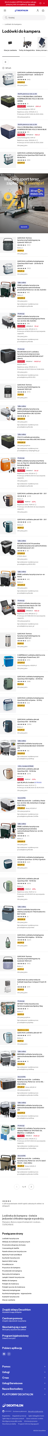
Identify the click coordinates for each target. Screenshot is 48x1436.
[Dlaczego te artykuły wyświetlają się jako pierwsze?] (3, 68)
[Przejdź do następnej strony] (31, 1186)
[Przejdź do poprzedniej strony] (16, 1186)
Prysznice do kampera (11, 1268)
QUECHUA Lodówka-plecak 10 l (29, 1033)
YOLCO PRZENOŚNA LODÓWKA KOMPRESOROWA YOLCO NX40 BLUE (31, 128)
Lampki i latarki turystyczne (13, 1277)
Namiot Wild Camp (9, 1261)
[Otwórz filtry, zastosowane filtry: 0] (5, 62)
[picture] (8, 79)
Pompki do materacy (10, 1284)
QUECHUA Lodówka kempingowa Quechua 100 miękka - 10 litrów (30, 936)
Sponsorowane (6, 175)
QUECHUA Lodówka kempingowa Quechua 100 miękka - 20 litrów (30, 678)
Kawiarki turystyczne (10, 1297)
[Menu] (5, 10)
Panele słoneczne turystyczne (14, 1251)
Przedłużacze (8, 1264)
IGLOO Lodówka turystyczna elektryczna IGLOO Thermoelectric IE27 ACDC (31, 911)
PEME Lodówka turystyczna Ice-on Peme (31, 575)
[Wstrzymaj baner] (40, 3)
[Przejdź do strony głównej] (21, 10)
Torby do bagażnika (27, 50)
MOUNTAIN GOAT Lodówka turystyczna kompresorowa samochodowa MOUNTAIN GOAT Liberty (30, 355)
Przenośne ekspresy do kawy (14, 1245)
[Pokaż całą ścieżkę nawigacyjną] (3, 24)
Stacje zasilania (10, 50)
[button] (37, 112)
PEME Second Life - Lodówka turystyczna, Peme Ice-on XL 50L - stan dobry (30, 1082)
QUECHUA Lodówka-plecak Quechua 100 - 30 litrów (28, 720)
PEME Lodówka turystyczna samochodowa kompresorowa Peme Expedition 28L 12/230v (29, 411)
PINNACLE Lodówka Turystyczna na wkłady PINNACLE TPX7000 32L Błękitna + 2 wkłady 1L (31, 1130)
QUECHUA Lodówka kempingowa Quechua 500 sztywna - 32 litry (30, 699)
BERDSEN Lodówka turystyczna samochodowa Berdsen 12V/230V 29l (30, 746)
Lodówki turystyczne (10, 1238)
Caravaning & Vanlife (10, 1248)
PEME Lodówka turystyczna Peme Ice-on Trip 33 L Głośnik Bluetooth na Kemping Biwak (31, 463)
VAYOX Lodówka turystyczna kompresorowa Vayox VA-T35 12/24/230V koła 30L (29, 605)
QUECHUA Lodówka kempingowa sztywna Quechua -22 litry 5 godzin (31, 858)
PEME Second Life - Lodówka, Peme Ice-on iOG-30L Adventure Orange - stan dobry (31, 803)
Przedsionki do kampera (12, 1271)
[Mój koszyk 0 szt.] (43, 10)
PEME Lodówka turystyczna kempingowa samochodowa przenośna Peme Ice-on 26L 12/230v (31, 287)
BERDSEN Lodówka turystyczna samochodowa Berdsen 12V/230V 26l (30, 1056)
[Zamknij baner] (44, 3)
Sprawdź (24, 227)
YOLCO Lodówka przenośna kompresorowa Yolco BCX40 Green (31, 438)
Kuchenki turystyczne (11, 1258)
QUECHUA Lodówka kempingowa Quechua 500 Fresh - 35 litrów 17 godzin (30, 74)
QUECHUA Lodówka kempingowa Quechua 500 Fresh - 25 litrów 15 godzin (30, 263)
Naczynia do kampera (11, 1274)
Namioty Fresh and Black (12, 1255)
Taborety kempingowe (11, 1290)
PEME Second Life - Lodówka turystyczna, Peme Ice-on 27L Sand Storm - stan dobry (31, 1160)
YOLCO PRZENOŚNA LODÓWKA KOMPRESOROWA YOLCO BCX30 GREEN (30, 99)
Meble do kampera (9, 1280)
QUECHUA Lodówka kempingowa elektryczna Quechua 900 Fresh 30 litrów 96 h (31, 155)
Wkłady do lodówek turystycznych (16, 1242)
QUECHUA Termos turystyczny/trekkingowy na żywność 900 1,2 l (28, 636)
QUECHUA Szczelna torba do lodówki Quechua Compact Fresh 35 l (31, 982)
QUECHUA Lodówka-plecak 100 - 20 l (32, 493)
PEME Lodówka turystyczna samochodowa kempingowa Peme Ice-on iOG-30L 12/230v (31, 318)
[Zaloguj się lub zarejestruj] (37, 10)
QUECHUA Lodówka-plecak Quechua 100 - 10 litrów (28, 770)
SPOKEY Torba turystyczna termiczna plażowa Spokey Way (30, 1005)
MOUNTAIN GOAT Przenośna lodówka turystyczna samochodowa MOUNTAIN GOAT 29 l (32, 546)
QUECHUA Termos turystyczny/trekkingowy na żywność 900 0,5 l (28, 240)
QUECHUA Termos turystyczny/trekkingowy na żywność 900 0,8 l (28, 387)
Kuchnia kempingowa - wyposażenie (16, 1293)
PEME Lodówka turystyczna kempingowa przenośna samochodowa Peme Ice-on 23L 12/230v (30, 830)
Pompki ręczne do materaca (13, 1287)
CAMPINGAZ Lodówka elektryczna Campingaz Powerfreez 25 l (31, 656)
